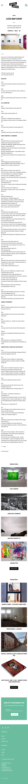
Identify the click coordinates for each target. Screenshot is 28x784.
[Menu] (2, 5)
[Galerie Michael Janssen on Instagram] (5, 728)
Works (16, 30)
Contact (3, 738)
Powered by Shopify (5, 778)
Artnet (3, 752)
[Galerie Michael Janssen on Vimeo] (8, 728)
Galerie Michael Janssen (9, 759)
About (3, 736)
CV (19, 30)
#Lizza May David (4, 451)
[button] (26, 5)
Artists (14, 15)
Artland (3, 749)
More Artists (14, 568)
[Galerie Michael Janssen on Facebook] (2, 728)
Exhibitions (10, 30)
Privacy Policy (5, 741)
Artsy (3, 754)
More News (14, 687)
